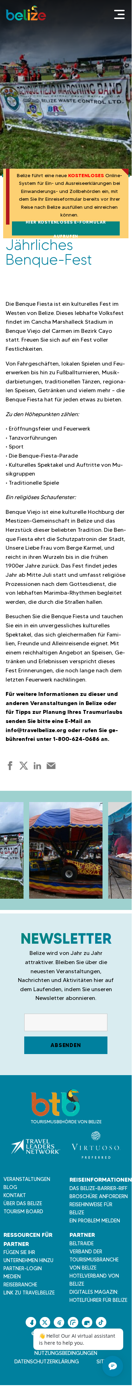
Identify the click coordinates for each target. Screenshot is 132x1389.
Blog (10, 1187)
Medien (12, 1276)
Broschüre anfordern (99, 1196)
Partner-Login (23, 1268)
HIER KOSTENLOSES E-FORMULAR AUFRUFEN (66, 228)
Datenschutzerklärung (46, 1361)
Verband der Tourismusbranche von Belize (94, 1259)
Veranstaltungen (27, 1179)
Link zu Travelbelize (29, 1293)
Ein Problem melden (95, 1220)
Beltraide (82, 1243)
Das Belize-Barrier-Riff (98, 1188)
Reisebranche (20, 1284)
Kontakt (15, 1195)
